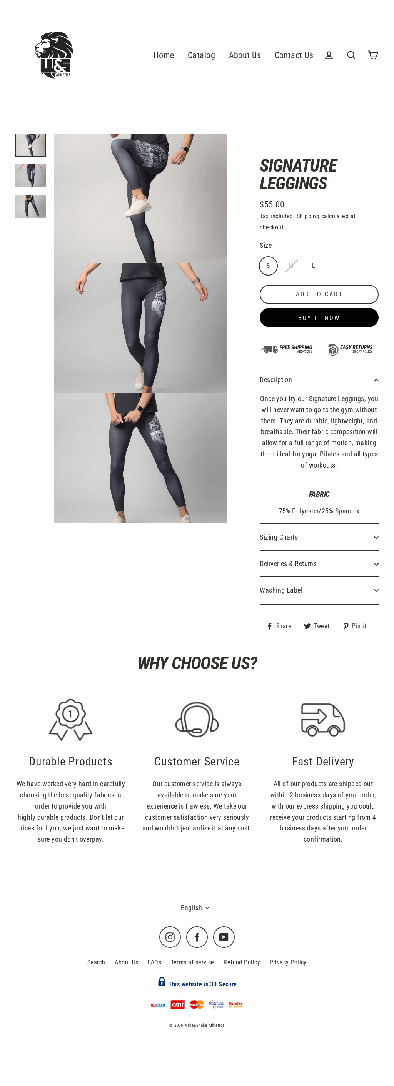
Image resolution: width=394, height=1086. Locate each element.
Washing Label (281, 590)
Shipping (308, 216)
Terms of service (192, 962)
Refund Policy (242, 962)
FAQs (154, 962)
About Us (245, 55)
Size (266, 245)
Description (276, 380)
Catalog (201, 55)
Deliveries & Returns (288, 564)
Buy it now (319, 318)
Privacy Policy (288, 962)
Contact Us (294, 55)
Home (164, 55)
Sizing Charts (279, 537)
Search (96, 962)
